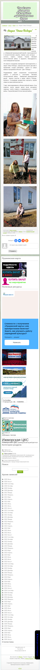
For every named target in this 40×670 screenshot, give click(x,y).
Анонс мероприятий (10, 460)
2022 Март (7, 524)
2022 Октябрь (8, 539)
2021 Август (8, 508)
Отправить (12, 251)
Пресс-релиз (12, 230)
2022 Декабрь (8, 544)
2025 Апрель (8, 604)
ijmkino (20, 231)
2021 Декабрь (8, 517)
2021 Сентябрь (9, 510)
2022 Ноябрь (8, 541)
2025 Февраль (8, 599)
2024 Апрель (8, 579)
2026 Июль (7, 637)
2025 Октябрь (8, 617)
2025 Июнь (7, 608)
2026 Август (8, 639)
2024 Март (7, 577)
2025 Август (8, 612)
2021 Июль (7, 506)
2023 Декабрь (8, 570)
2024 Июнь (7, 584)
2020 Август (8, 481)
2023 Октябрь (8, 566)
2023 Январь (8, 546)
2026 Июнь (7, 635)
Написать (17, 342)
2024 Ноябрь (8, 595)
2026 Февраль (8, 626)
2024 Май (7, 581)
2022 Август (8, 535)
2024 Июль (7, 586)
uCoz (20, 668)
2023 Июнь (7, 557)
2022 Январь (8, 519)
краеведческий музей (25, 442)
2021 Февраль (8, 495)
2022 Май (7, 528)
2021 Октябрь (8, 512)
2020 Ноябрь (8, 488)
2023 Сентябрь (9, 564)
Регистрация (29, 658)
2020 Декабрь (8, 490)
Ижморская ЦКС (15, 440)
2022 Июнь (7, 530)
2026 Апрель (8, 630)
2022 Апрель (8, 526)
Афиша (6, 450)
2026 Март (7, 628)
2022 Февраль (8, 521)
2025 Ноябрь (8, 619)
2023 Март (7, 550)
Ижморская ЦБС (10, 442)
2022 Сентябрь (9, 537)
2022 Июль (7, 532)
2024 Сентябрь (9, 590)
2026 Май (7, 632)
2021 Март (7, 497)
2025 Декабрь (8, 621)
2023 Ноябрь (8, 568)
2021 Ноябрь (8, 515)
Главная (4, 25)
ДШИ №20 (35, 442)
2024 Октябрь (8, 592)
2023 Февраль (8, 548)
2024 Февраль (8, 575)
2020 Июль (7, 479)
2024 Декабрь (8, 597)
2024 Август (8, 588)
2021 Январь (8, 492)
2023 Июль (7, 559)
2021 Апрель (8, 499)
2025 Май (7, 606)
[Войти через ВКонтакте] (19, 240)
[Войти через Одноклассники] (26, 240)
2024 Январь (8, 572)
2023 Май (7, 555)
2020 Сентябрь (9, 484)
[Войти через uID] (15, 240)
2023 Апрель (8, 552)
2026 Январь (8, 624)
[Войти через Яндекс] (23, 240)
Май (14, 25)
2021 (9, 25)
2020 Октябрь (8, 486)
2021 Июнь (7, 504)
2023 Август (8, 561)
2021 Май (7, 501)
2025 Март (7, 601)
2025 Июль (7, 610)
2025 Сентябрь (9, 615)
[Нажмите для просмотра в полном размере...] (20, 136)
